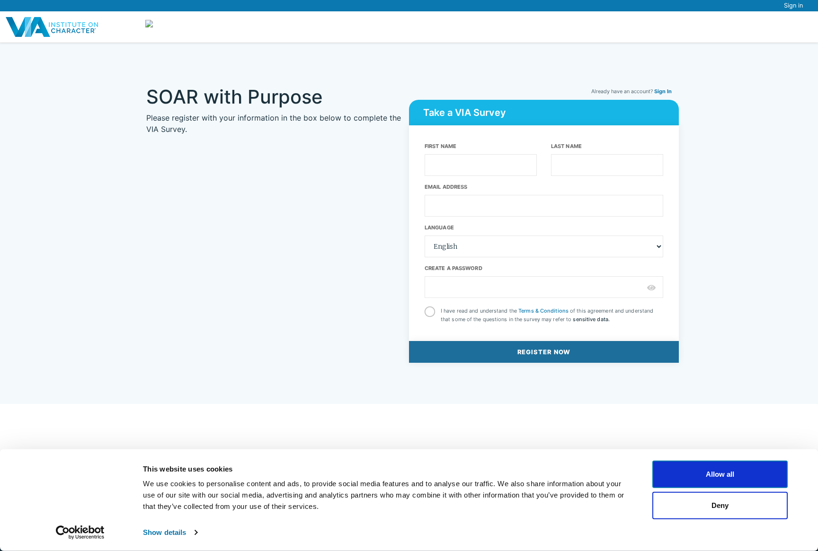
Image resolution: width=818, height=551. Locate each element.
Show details (164, 532)
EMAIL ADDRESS (446, 187)
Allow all (720, 474)
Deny (720, 505)
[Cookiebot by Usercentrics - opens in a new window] (80, 532)
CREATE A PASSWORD (453, 268)
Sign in (793, 5)
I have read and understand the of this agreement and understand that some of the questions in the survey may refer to (547, 315)
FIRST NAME (440, 146)
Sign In (663, 91)
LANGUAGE (439, 227)
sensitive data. (591, 319)
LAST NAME (566, 146)
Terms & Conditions (543, 310)
